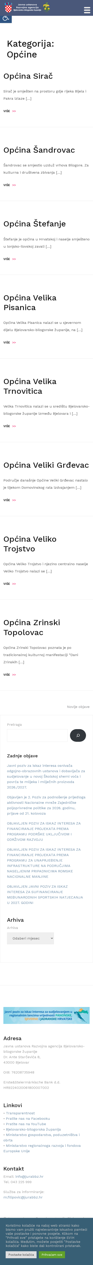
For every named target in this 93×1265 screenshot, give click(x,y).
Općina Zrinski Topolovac (31, 627)
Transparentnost (20, 1113)
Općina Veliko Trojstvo (30, 543)
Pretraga (14, 724)
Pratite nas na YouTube (26, 1124)
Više (9, 111)
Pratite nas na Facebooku (28, 1118)
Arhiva (12, 928)
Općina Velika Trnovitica (29, 386)
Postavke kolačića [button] (21, 1254)
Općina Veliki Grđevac (46, 465)
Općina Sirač (28, 76)
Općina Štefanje (34, 223)
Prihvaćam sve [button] (52, 1254)
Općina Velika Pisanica (29, 302)
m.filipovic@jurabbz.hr (23, 1197)
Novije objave (78, 707)
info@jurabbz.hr (29, 1176)
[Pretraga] (78, 735)
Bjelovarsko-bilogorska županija (33, 1129)
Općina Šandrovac (39, 150)
